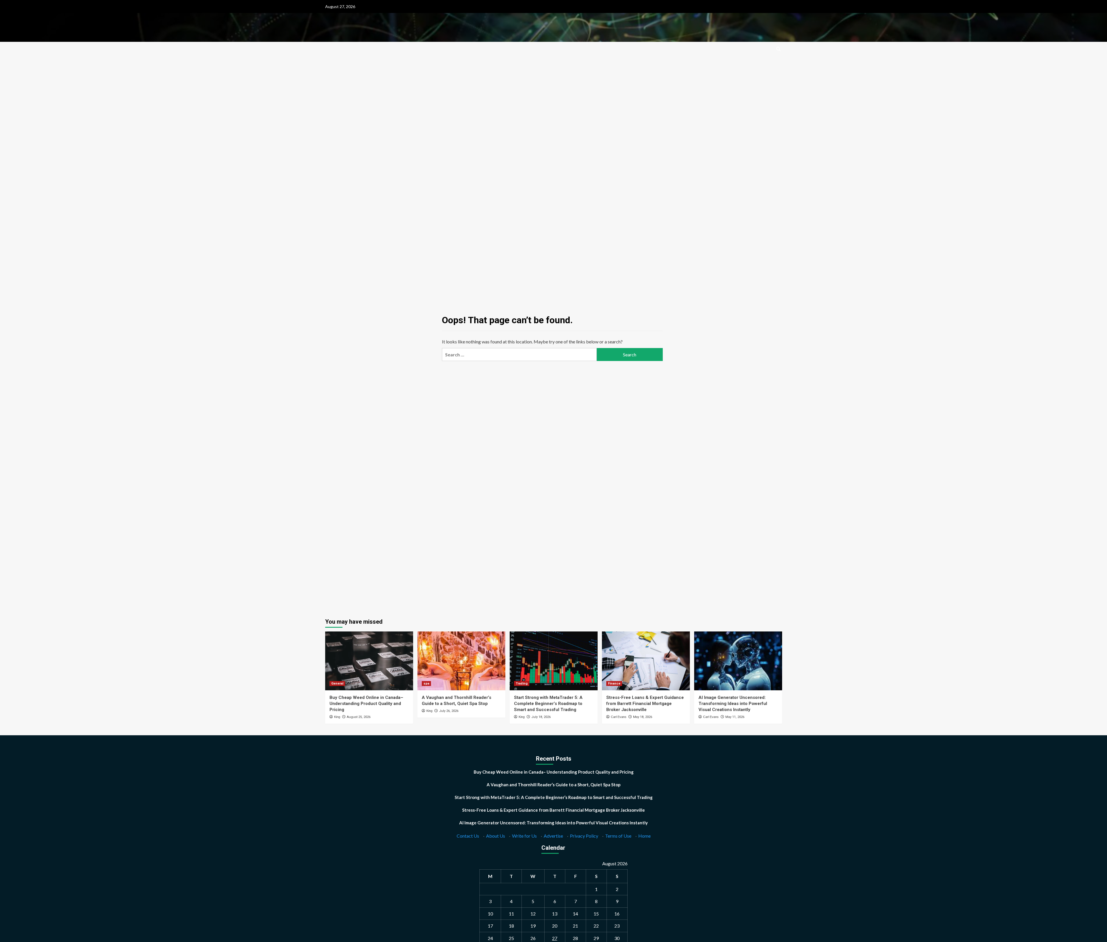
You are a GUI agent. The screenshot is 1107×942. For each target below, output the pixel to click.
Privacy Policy (584, 835)
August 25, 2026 (358, 717)
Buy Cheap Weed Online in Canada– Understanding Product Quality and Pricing (366, 703)
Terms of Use (618, 835)
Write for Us (524, 835)
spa (426, 683)
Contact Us (468, 835)
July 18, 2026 (541, 717)
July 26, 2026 (448, 711)
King (337, 717)
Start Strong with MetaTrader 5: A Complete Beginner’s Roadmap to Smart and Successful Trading (548, 703)
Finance (614, 683)
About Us (495, 835)
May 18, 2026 (642, 717)
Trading (522, 683)
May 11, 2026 (734, 717)
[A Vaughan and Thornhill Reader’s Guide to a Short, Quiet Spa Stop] (461, 660)
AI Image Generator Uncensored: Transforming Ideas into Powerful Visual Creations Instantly (733, 703)
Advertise (553, 835)
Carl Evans (618, 717)
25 (511, 938)
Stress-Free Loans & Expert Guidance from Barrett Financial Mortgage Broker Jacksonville (645, 703)
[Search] (778, 49)
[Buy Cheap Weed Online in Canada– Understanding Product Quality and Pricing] (369, 660)
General (337, 683)
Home (644, 835)
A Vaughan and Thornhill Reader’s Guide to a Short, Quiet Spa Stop (554, 784)
